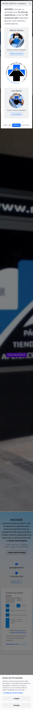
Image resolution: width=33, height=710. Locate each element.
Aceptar (16, 698)
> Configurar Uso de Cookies (12, 693)
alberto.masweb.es (16, 53)
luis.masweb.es (16, 114)
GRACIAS (16, 125)
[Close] (29, 3)
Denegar (17, 705)
